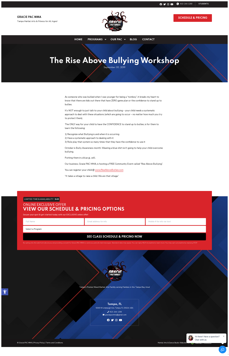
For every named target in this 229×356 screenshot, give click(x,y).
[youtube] (172, 4)
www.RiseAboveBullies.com (109, 170)
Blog (133, 39)
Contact (148, 39)
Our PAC (116, 39)
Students (204, 4)
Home (78, 39)
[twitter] (164, 4)
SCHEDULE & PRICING (192, 18)
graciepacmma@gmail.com (115, 315)
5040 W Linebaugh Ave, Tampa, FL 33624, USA (114, 308)
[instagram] (168, 4)
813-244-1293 (186, 4)
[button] (4, 291)
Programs (95, 39)
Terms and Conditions (54, 343)
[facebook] (161, 4)
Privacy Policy (39, 343)
